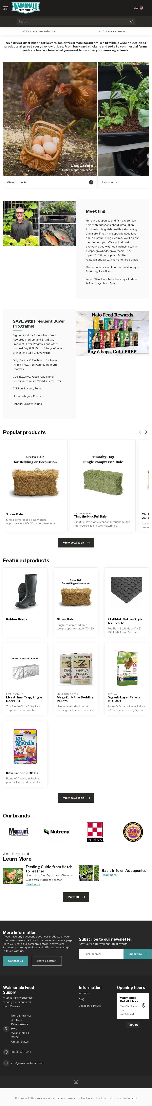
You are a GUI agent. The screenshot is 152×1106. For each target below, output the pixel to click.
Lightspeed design (107, 1098)
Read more (33, 884)
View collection (73, 543)
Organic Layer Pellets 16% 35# (124, 699)
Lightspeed (87, 1098)
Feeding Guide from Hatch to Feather (49, 869)
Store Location (47, 961)
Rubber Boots (17, 619)
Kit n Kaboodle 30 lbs (22, 773)
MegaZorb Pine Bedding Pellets (75, 699)
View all (73, 897)
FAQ (81, 999)
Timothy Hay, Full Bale (90, 516)
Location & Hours (90, 1006)
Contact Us (15, 961)
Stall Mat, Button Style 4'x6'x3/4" (124, 621)
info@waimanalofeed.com (27, 1063)
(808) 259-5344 (21, 1052)
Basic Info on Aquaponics (124, 870)
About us (84, 993)
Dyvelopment (129, 1098)
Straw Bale (14, 514)
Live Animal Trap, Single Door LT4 (24, 699)
